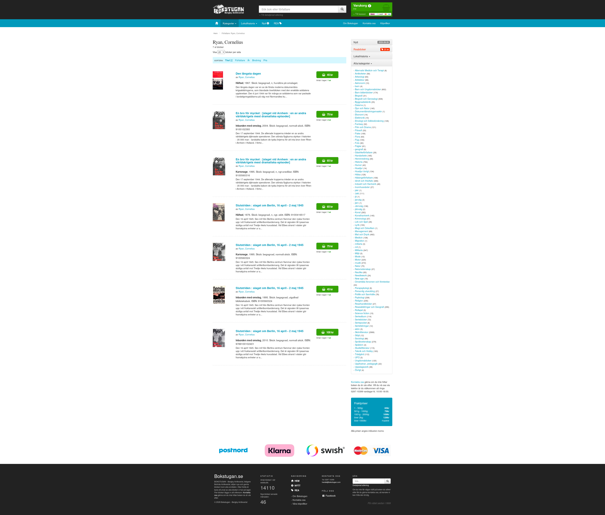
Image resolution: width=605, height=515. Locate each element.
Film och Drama (363, 127)
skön (357, 329)
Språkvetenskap (363, 341)
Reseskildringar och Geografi (369, 306)
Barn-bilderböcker (364, 92)
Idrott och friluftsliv (364, 180)
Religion (359, 300)
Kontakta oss (369, 23)
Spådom (359, 344)
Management (361, 231)
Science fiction (362, 313)
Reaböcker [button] (371, 49)
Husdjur (359, 168)
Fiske (357, 133)
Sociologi (359, 338)
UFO (357, 357)
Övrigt (358, 370)
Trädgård (359, 354)
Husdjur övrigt (362, 171)
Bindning (256, 60)
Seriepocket (361, 322)
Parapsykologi (362, 288)
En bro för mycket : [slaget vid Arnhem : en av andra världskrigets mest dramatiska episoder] (271, 114)
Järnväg (359, 206)
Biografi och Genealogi (366, 98)
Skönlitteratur (361, 332)
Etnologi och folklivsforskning (369, 120)
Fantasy (359, 124)
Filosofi (358, 130)
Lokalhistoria (248, 23)
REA (276, 23)
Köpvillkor (385, 23)
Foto (357, 142)
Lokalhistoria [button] (361, 56)
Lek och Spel (361, 221)
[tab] (371, 42)
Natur (357, 265)
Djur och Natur (362, 108)
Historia (359, 161)
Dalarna (359, 105)
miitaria (358, 243)
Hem (215, 33)
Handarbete (361, 155)
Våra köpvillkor (300, 503)
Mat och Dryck (362, 234)
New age (359, 278)
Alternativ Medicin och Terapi (369, 70)
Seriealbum (360, 316)
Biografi (359, 95)
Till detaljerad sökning (272, 14)
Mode (358, 256)
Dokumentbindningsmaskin (368, 111)
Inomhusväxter (362, 187)
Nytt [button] (371, 42)
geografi (359, 149)
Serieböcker (361, 319)
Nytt (264, 23)
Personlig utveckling (365, 291)
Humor (358, 165)
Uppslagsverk (362, 366)
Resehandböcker (363, 303)
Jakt (357, 193)
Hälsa (358, 174)
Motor (358, 259)
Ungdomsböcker (363, 360)
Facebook (330, 495)
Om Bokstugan (350, 23)
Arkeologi (359, 76)
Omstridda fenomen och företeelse (372, 281)
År (249, 60)
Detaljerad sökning (361, 485)
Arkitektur (359, 79)
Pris (265, 60)
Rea (296, 490)
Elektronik (360, 117)
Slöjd (357, 335)
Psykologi (359, 297)
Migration (359, 240)
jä (356, 196)
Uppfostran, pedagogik (366, 363)
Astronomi (360, 83)
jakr (357, 190)
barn (357, 86)
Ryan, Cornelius (247, 77)
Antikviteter (360, 73)
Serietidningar (362, 325)
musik (358, 262)
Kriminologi (360, 218)
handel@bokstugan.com (331, 482)
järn (357, 202)
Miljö (357, 253)
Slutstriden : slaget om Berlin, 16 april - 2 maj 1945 (269, 205)
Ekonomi (359, 114)
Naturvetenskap (363, 269)
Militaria (359, 250)
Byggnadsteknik (363, 101)
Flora (357, 136)
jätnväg (358, 209)
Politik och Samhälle (365, 294)
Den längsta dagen (248, 73)
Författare (240, 60)
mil (356, 247)
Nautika (359, 272)
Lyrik (357, 224)
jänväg (358, 199)
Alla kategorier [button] (362, 63)
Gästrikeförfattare (363, 152)
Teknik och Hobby (364, 351)
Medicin (359, 237)
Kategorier (229, 23)
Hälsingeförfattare (364, 177)
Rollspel (359, 310)
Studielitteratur (362, 347)
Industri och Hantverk (365, 183)
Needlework (361, 275)
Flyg (357, 139)
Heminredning (362, 158)
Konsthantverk (362, 215)
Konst (358, 212)
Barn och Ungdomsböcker (368, 89)
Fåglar (358, 146)
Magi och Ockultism (365, 228)
